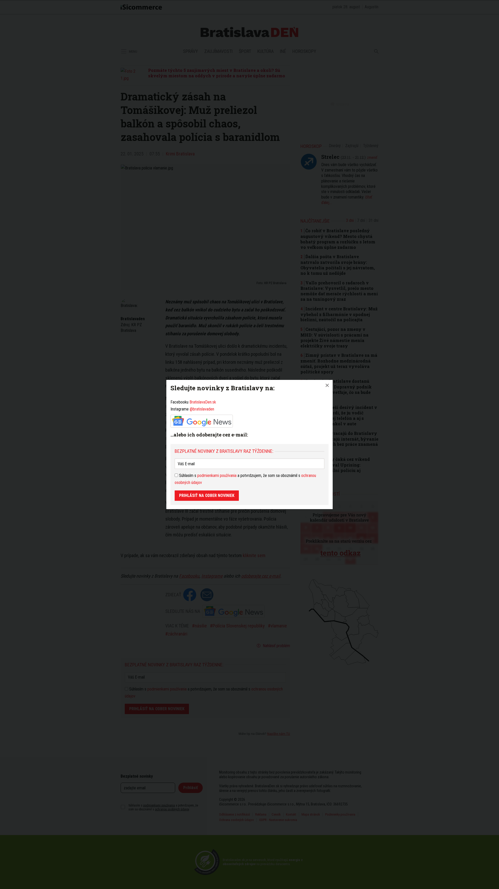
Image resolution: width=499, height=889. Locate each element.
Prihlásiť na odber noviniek (206, 495)
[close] (327, 385)
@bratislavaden (202, 409)
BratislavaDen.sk (202, 402)
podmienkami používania (217, 475)
